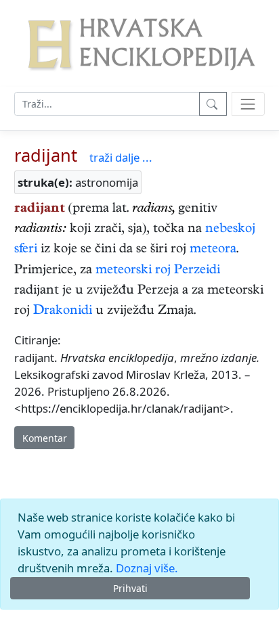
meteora (213, 250)
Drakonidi (62, 311)
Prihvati (130, 588)
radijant (45, 154)
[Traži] (213, 104)
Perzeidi (197, 271)
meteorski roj (133, 271)
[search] (248, 104)
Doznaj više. (147, 568)
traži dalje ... (120, 157)
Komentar (44, 438)
